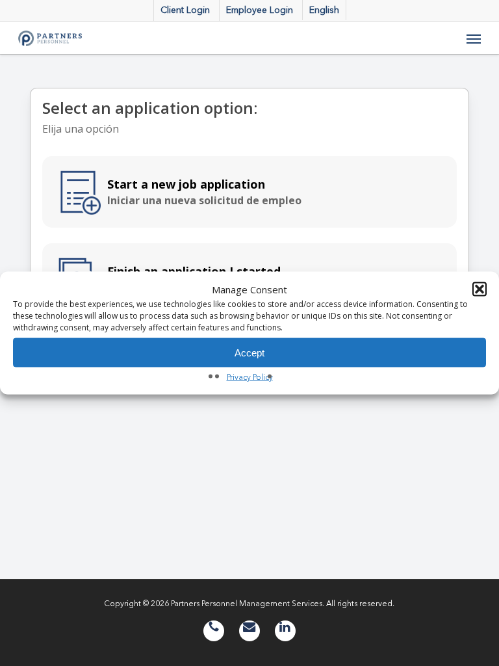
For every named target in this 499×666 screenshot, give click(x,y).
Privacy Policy (250, 377)
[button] (479, 289)
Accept (249, 352)
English (324, 10)
